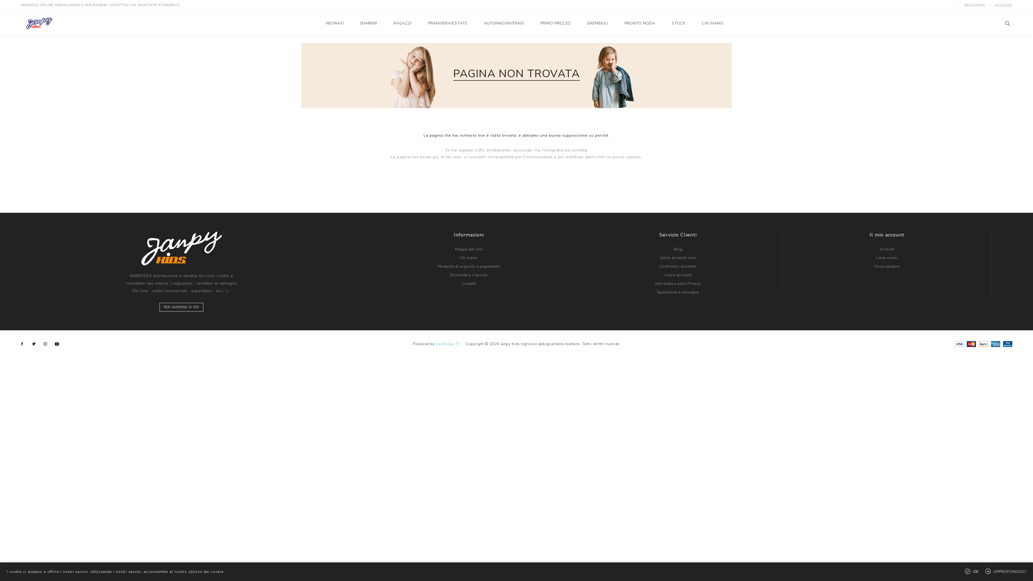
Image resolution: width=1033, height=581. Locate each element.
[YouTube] (57, 344)
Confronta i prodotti (678, 266)
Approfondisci (1009, 571)
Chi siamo (712, 23)
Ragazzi (403, 23)
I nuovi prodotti (678, 275)
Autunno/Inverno (504, 23)
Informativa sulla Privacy (678, 283)
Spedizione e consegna (678, 292)
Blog (678, 249)
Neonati (335, 23)
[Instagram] (45, 344)
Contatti (469, 283)
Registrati (975, 5)
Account (887, 249)
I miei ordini (887, 258)
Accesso (1003, 5)
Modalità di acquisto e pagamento (469, 266)
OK (976, 571)
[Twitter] (34, 344)
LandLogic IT (447, 344)
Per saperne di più (181, 307)
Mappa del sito (469, 249)
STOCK (678, 23)
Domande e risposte (468, 275)
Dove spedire (887, 266)
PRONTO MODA (640, 23)
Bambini (368, 23)
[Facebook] (22, 344)
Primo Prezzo (555, 23)
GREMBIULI (597, 23)
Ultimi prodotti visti (678, 258)
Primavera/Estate (448, 23)
